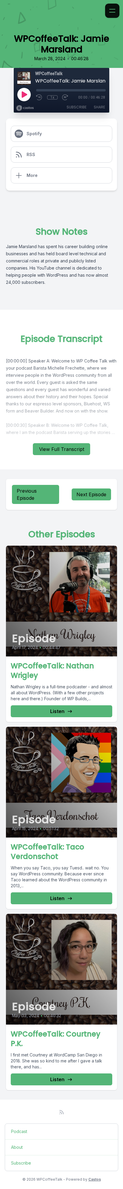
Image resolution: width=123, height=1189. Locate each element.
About (17, 1147)
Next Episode (91, 494)
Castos (94, 1179)
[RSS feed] (61, 1112)
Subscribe (77, 107)
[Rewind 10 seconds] (39, 97)
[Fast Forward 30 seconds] (65, 97)
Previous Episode (27, 494)
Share (99, 107)
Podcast (19, 1131)
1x (52, 97)
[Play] (23, 94)
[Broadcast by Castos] (25, 108)
